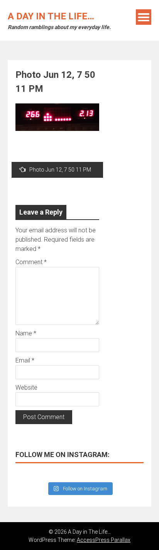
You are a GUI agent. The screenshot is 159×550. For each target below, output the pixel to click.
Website (26, 387)
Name (25, 333)
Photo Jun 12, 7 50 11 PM (60, 170)
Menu (143, 17)
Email (24, 360)
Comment (31, 262)
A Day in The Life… (51, 16)
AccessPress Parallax (103, 540)
